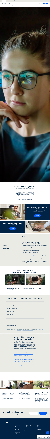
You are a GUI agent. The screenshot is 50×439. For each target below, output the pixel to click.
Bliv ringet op (33, 413)
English (39, 3)
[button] (2, 5)
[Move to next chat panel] (47, 432)
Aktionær (38, 426)
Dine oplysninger (17, 432)
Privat (4, 0)
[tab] (9, 243)
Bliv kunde (43, 413)
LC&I (18, 0)
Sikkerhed (16, 428)
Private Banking (13, 0)
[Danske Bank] (6, 3)
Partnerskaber (28, 426)
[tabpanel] (35, 251)
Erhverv (8, 0)
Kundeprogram (28, 425)
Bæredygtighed (39, 429)
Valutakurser (28, 428)
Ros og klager (17, 429)
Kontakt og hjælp (17, 425)
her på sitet (20, 365)
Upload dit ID (17, 433)
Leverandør (39, 428)
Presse (38, 425)
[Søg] (41, 3)
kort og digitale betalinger (35, 255)
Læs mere (37, 215)
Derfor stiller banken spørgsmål (20, 430)
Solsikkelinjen (17, 426)
